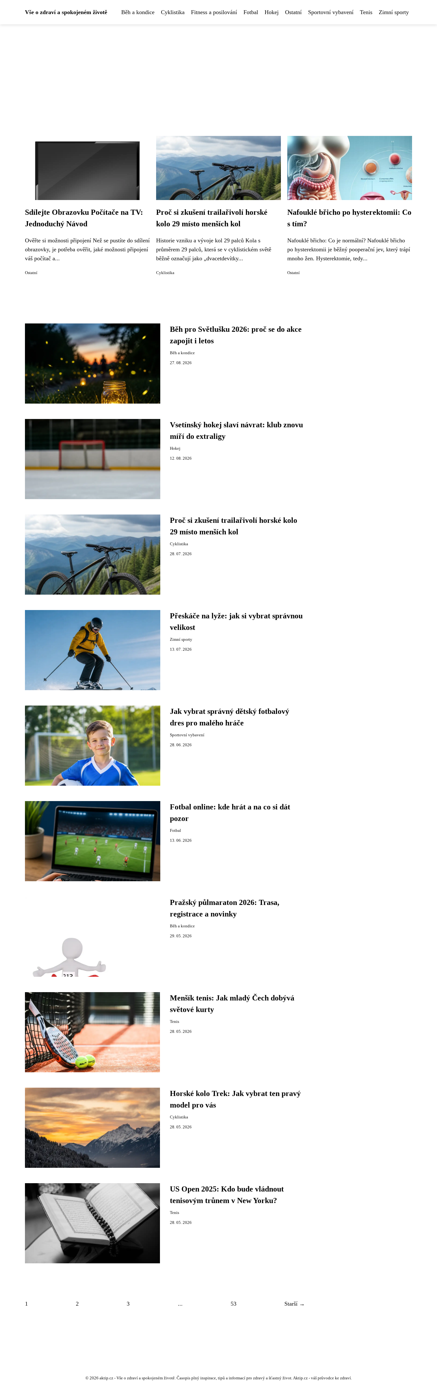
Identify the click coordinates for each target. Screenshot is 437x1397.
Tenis (366, 12)
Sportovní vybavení (331, 12)
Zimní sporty (394, 12)
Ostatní (293, 12)
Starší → (294, 1304)
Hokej (272, 12)
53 (233, 1304)
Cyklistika (173, 12)
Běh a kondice (138, 12)
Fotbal (250, 12)
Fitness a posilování (214, 12)
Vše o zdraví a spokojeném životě (66, 12)
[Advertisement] (218, 72)
